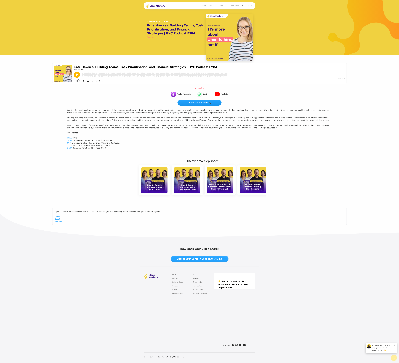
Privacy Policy (198, 282)
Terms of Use (198, 286)
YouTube (58, 221)
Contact (247, 6)
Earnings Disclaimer (200, 293)
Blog (194, 274)
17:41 (69, 143)
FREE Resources (177, 293)
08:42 (69, 140)
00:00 (69, 138)
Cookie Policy (198, 290)
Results (223, 6)
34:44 (69, 148)
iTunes (57, 216)
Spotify (58, 219)
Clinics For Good (177, 282)
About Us (175, 278)
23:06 (69, 145)
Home (174, 274)
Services (175, 286)
